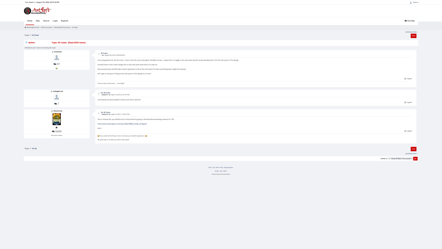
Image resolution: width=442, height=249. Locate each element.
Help (38, 21)
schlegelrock (58, 91)
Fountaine (58, 52)
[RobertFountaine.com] (57, 68)
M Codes (104, 53)
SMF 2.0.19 (211, 167)
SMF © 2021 (219, 167)
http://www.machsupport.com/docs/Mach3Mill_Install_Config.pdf (122, 124)
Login (55, 21)
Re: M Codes (105, 93)
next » (415, 32)
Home (29, 21)
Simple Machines (228, 167)
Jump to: (384, 158)
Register (64, 21)
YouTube (411, 21)
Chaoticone (57, 111)
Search (46, 21)
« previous (409, 32)
